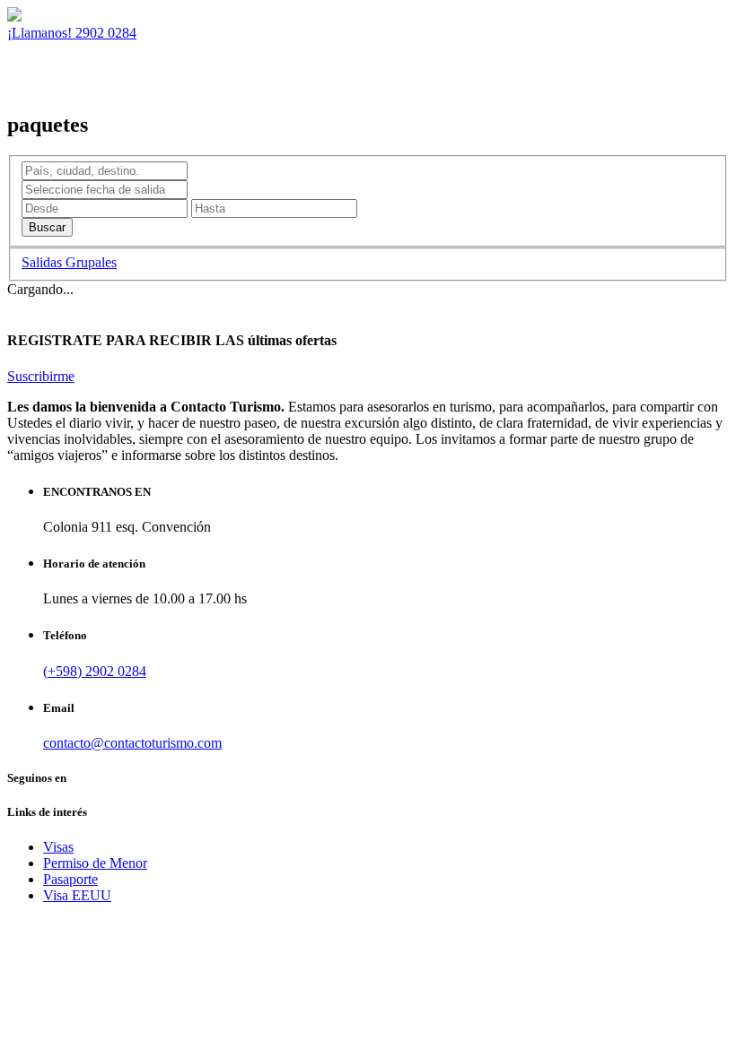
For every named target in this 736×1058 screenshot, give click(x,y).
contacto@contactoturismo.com (132, 742)
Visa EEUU (77, 895)
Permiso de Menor (95, 863)
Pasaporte (70, 879)
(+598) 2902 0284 (94, 671)
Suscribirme (40, 376)
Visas (58, 846)
